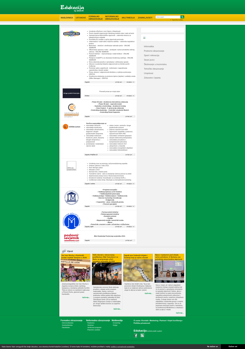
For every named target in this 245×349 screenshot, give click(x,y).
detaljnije (129, 82)
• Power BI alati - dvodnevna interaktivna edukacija (109, 102)
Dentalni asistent (110, 216)
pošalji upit (118, 82)
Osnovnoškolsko (67, 323)
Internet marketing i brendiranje (110, 198)
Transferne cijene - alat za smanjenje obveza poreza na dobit (110, 174)
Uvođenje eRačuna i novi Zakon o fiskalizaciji (104, 31)
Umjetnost (148, 73)
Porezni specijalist (110, 204)
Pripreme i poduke (93, 330)
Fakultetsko (66, 327)
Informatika (149, 46)
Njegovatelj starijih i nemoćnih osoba (110, 220)
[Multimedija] (128, 17)
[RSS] (142, 335)
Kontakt (145, 320)
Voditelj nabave (111, 196)
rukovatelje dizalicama (94, 127)
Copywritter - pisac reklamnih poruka (110, 202)
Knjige (115, 325)
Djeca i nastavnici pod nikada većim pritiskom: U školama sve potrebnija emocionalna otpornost (168, 257)
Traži (182, 17)
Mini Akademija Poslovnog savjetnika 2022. (109, 236)
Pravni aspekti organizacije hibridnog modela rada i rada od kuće (111, 33)
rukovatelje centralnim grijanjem (120, 136)
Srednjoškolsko (67, 325)
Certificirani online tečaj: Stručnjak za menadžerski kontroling (110, 180)
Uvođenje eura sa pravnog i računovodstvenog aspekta (108, 163)
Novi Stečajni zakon (96, 168)
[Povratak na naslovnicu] (72, 8)
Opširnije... (86, 297)
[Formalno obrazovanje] (95, 17)
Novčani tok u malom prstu (98, 172)
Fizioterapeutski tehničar (110, 214)
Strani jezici (149, 60)
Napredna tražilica (177, 20)
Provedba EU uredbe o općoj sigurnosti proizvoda (106, 39)
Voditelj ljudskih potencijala (110, 194)
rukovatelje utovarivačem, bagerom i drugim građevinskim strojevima (95, 132)
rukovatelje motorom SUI (117, 144)
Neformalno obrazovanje (98, 320)
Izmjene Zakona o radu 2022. (99, 166)
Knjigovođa (110, 200)
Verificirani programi (94, 327)
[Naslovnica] (67, 17)
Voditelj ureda (122, 196)
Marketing (154, 320)
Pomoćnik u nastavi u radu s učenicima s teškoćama (110, 224)
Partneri (163, 320)
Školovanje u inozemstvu (155, 64)
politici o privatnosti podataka (122, 347)
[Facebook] (136, 335)
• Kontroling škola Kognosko (109, 112)
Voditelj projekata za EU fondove (110, 192)
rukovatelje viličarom (93, 125)
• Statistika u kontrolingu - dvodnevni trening (110, 106)
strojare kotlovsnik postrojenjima (120, 138)
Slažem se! (233, 346)
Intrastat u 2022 (94, 170)
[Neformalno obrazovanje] (112, 17)
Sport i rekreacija (151, 55)
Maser (110, 222)
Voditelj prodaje (98, 196)
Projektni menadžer (110, 190)
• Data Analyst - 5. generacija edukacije (110, 108)
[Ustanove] (81, 17)
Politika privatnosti (142, 323)
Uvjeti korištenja (175, 320)
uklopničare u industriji (117, 146)
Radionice (91, 323)
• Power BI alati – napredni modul (110, 104)
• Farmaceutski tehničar (109, 212)
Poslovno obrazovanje (154, 51)
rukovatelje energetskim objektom (121, 148)
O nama (137, 320)
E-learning (116, 323)
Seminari (90, 325)
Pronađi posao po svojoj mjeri (109, 91)
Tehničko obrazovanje (154, 69)
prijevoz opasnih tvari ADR (118, 129)
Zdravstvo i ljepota (152, 78)
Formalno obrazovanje (71, 320)
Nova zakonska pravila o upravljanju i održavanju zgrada (108, 62)
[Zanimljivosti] (145, 17)
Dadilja (110, 218)
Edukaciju (140, 330)
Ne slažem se (212, 346)
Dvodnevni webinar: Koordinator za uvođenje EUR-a (107, 178)
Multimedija (117, 320)
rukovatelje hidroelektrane (118, 150)
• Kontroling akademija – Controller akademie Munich (109, 110)
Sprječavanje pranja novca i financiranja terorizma (106, 176)
